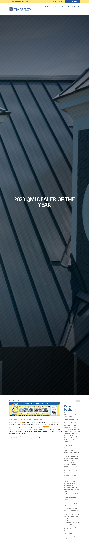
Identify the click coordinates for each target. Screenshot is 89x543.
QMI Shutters (19, 400)
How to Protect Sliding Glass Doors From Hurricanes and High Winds (71, 528)
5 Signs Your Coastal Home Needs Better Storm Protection (71, 445)
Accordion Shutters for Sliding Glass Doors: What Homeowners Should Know (71, 421)
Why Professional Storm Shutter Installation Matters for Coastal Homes (71, 483)
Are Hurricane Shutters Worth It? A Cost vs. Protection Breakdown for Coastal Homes (72, 464)
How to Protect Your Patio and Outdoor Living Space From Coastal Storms (72, 414)
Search (77, 401)
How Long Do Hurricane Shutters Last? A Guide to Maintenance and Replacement (72, 427)
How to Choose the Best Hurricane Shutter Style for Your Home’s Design (71, 470)
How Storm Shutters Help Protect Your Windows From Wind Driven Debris (71, 489)
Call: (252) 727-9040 (57, 1)
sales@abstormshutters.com (20, 1)
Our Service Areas (60, 6)
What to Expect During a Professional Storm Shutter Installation (71, 503)
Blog (79, 6)
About (44, 6)
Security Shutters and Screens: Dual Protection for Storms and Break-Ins (72, 516)
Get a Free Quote (73, 1)
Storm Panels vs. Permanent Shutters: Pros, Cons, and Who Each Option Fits (72, 522)
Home (39, 6)
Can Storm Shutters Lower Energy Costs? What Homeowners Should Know (71, 477)
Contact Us (77, 12)
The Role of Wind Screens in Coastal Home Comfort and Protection (71, 510)
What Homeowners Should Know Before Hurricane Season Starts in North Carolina (72, 452)
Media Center (72, 6)
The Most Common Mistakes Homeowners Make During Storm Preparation (71, 458)
